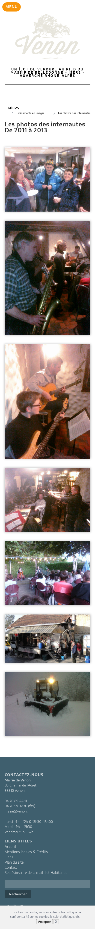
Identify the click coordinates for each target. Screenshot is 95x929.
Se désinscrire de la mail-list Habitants (35, 873)
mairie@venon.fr (17, 811)
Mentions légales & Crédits (26, 852)
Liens (9, 857)
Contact (11, 867)
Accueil (10, 847)
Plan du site (14, 862)
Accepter (44, 921)
